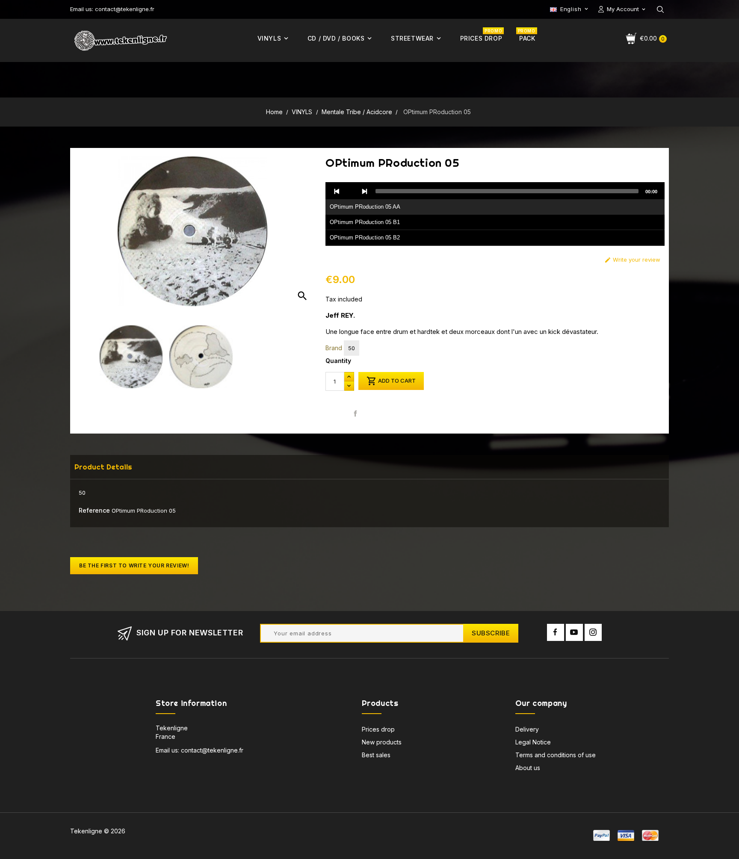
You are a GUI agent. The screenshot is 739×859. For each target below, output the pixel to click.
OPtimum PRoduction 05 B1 (365, 222)
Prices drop (378, 729)
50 (351, 348)
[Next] (364, 191)
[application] (495, 214)
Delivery (527, 729)
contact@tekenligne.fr (212, 750)
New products (382, 742)
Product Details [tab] (103, 466)
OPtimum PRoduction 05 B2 (365, 237)
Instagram (593, 632)
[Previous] (337, 191)
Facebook (555, 632)
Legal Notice (533, 742)
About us (527, 767)
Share (356, 413)
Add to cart (391, 381)
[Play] (350, 191)
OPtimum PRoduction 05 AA (365, 207)
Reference (94, 510)
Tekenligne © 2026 (97, 831)
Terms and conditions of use (555, 755)
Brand (333, 347)
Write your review (632, 259)
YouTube (574, 632)
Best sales (376, 755)
